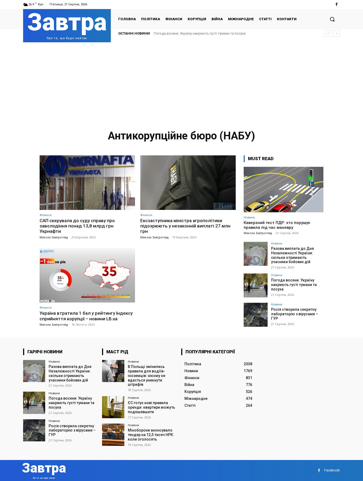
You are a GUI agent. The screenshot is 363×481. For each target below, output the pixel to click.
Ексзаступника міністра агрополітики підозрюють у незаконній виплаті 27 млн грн (185, 226)
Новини (249, 217)
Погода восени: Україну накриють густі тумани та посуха (200, 33)
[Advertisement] (181, 82)
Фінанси (46, 214)
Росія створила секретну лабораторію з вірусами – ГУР (294, 314)
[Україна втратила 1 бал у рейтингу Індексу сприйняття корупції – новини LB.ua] (87, 275)
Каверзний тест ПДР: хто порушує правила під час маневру (277, 225)
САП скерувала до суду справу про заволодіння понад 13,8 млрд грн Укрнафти (77, 226)
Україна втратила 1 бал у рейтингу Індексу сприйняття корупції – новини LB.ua (86, 315)
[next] (336, 33)
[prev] (328, 33)
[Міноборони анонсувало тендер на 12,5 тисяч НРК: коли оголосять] (113, 435)
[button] (332, 19)
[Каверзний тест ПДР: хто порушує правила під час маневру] (283, 189)
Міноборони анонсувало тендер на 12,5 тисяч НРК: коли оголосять (151, 434)
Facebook (332, 470)
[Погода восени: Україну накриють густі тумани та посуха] (256, 285)
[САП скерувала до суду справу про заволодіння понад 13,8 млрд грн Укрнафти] (87, 182)
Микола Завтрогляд (54, 237)
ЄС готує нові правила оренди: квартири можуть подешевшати (151, 407)
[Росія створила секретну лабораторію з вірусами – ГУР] (256, 315)
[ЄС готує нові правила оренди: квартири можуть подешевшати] (113, 407)
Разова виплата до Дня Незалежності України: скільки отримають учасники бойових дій (292, 255)
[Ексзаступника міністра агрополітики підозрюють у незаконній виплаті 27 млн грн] (188, 182)
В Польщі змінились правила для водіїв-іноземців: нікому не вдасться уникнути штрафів (146, 375)
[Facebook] (336, 4)
